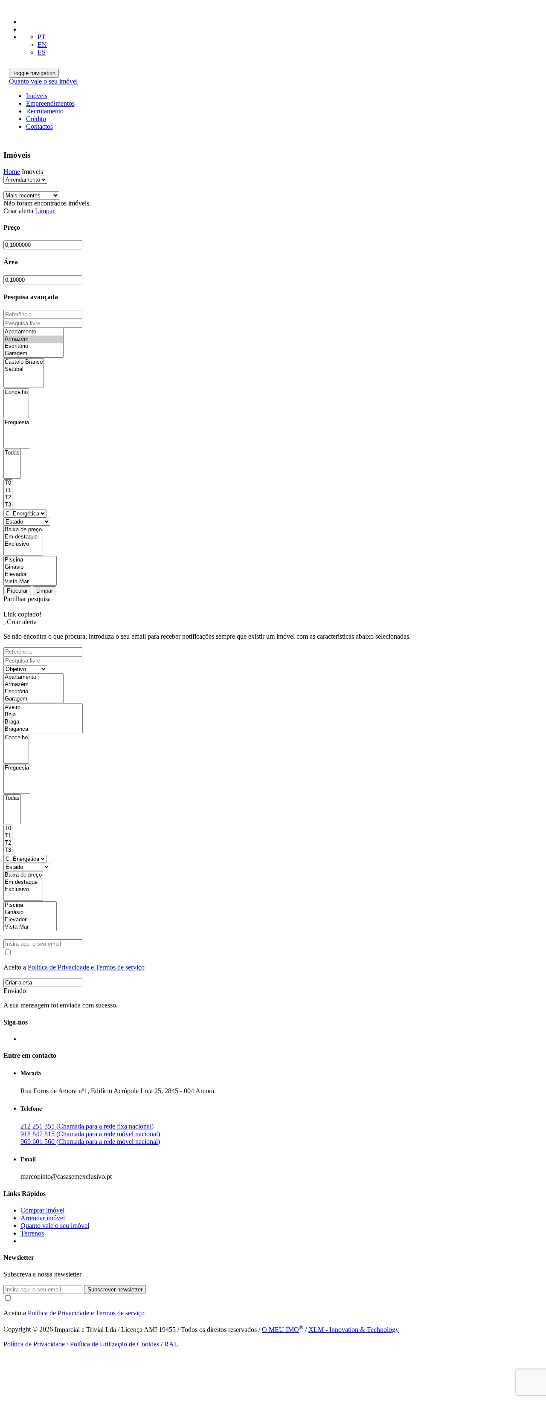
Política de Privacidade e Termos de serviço (86, 967)
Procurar (17, 591)
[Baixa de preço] (23, 529)
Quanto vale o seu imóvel (43, 81)
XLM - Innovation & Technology (353, 1329)
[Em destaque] (23, 537)
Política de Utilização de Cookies (114, 1344)
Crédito (36, 118)
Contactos (39, 126)
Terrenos (32, 1233)
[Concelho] (16, 392)
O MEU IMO (280, 1329)
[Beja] (43, 714)
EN (42, 44)
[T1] (8, 490)
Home (11, 171)
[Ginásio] (30, 567)
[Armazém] (33, 339)
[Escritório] (33, 346)
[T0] (8, 483)
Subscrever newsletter (114, 1289)
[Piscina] (30, 560)
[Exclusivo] (23, 544)
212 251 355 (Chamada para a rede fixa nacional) (87, 1126)
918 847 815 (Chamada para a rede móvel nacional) (90, 1134)
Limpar (45, 210)
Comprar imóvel (42, 1210)
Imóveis (36, 95)
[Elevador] (30, 574)
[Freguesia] (17, 422)
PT (42, 37)
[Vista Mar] (30, 581)
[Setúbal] (24, 369)
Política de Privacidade (34, 1344)
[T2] (8, 497)
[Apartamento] (33, 332)
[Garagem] (33, 353)
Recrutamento (45, 111)
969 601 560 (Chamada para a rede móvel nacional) (90, 1141)
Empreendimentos (50, 103)
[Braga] (43, 722)
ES (42, 52)
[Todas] (12, 453)
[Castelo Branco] (24, 362)
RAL (171, 1344)
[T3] (8, 505)
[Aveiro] (43, 707)
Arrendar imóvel (42, 1218)
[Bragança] (43, 729)
